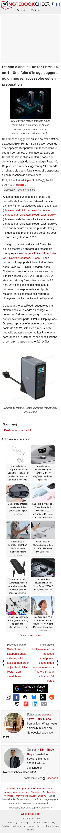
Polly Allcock (44, 719)
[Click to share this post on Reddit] (51, 697)
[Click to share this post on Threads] (25, 697)
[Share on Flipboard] (26, 704)
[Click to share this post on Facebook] (16, 697)
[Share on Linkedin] (35, 704)
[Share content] (8, 697)
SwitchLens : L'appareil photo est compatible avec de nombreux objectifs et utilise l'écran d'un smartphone (18, 662)
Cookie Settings (30, 814)
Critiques (36, 10)
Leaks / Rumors (26, 189)
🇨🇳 (22, 185)
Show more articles (30, 635)
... (57, 10)
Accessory (9, 189)
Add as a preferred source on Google (34, 688)
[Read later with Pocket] (17, 704)
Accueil (20, 10)
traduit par (25, 180)
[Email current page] (43, 704)
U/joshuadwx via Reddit (17, 430)
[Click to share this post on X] (43, 697)
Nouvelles (35, 792)
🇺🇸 (18, 185)
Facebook (51, 778)
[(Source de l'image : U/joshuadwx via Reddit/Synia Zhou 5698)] (30, 376)
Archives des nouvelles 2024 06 (31, 795)
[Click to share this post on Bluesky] (34, 697)
